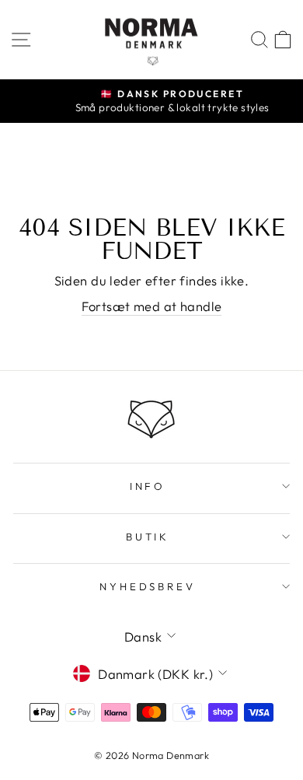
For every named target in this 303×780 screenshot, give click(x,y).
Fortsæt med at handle (152, 306)
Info (148, 486)
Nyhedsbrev (148, 586)
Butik (148, 536)
